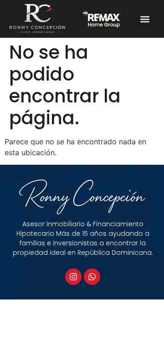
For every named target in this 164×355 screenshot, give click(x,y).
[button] (145, 18)
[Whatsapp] (92, 277)
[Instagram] (73, 277)
